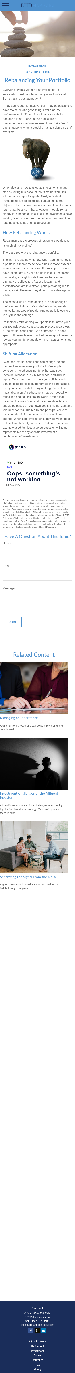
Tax (37, 1364)
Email (6, 566)
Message (9, 588)
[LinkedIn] (43, 1330)
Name (7, 543)
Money (38, 1369)
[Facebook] (30, 1330)
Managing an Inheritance (19, 718)
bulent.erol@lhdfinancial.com (37, 1324)
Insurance (37, 1360)
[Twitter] (37, 1330)
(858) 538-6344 (42, 1313)
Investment (37, 1351)
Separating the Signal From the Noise (28, 877)
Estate (37, 1355)
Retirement (37, 1346)
